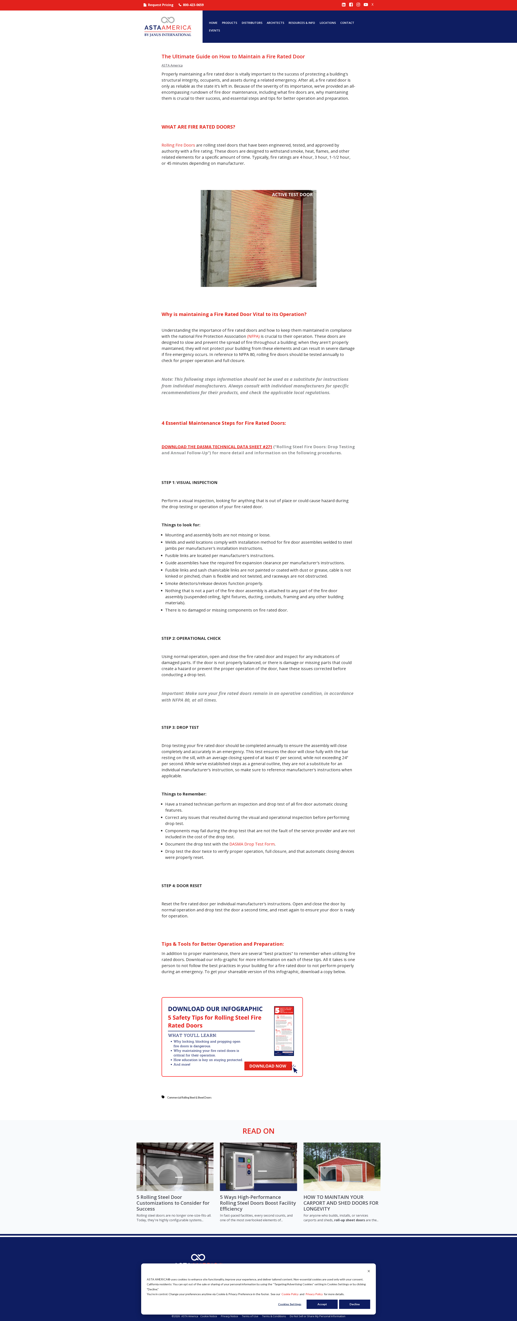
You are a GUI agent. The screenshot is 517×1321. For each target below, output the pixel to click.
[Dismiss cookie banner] (368, 1271)
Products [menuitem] (229, 23)
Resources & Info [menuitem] (302, 23)
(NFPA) (253, 336)
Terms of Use (250, 1316)
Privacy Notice (229, 1316)
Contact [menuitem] (347, 23)
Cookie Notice (208, 1316)
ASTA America (172, 65)
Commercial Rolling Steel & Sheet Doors (189, 1097)
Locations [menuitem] (328, 23)
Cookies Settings (289, 1304)
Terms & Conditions (274, 1316)
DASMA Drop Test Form (252, 844)
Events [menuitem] (214, 30)
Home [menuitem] (213, 23)
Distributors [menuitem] (252, 23)
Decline (355, 1304)
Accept (322, 1304)
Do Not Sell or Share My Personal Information (317, 1316)
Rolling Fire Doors (178, 145)
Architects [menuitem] (275, 23)
